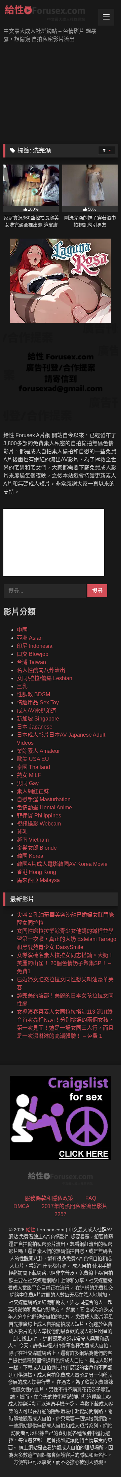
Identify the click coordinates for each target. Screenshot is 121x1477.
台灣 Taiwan (31, 662)
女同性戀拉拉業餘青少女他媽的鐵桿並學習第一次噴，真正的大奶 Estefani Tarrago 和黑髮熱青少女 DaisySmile (66, 939)
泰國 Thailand (33, 767)
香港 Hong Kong (36, 872)
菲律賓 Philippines (39, 815)
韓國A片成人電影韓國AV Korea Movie (62, 864)
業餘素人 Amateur (38, 751)
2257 (60, 1214)
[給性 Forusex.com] (49, 14)
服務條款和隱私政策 (49, 1198)
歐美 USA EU (33, 759)
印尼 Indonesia (34, 646)
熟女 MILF (29, 775)
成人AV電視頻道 (36, 710)
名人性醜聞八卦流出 (41, 670)
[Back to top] (100, 1457)
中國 (22, 630)
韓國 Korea (30, 856)
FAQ (90, 1198)
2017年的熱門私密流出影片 (75, 1206)
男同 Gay (28, 783)
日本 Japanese (34, 727)
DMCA (21, 1206)
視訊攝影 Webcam (39, 824)
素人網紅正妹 (33, 791)
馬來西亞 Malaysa (38, 880)
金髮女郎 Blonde (37, 848)
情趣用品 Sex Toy (38, 702)
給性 (30, 1229)
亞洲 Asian (30, 638)
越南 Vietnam (33, 840)
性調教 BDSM (33, 694)
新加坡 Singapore (38, 719)
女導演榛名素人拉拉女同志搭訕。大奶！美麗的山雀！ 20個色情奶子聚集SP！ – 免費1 (65, 963)
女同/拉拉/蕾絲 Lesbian (44, 678)
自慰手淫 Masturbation (44, 799)
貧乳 (22, 832)
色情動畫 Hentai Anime (44, 807)
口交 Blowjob (32, 654)
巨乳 (22, 686)
